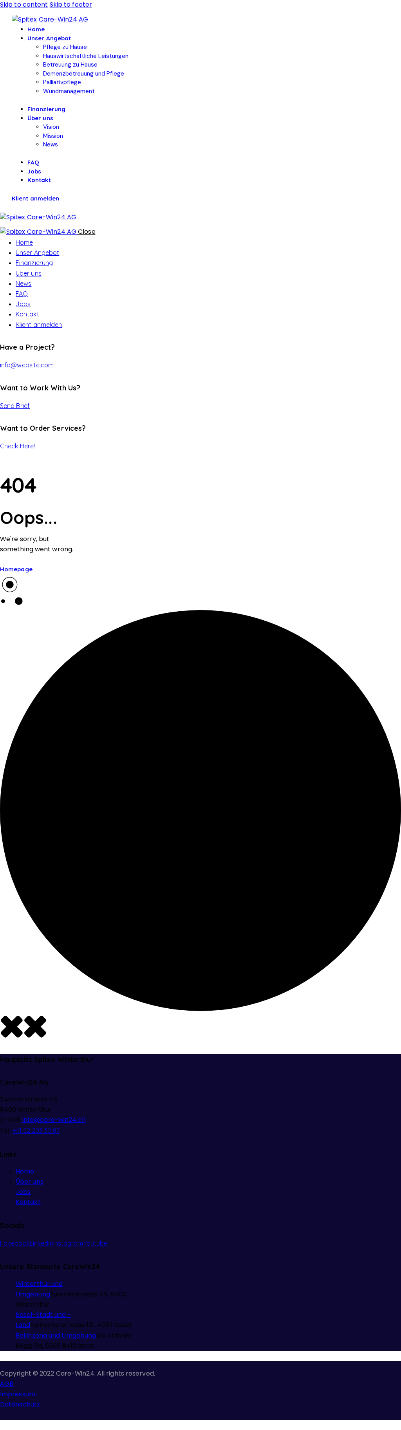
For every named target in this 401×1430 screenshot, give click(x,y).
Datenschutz (20, 1405)
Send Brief (15, 406)
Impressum (17, 1395)
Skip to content (24, 5)
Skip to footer (71, 5)
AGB (6, 1384)
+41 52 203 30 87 (36, 1130)
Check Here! (17, 446)
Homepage (16, 569)
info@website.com (27, 365)
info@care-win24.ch (54, 1120)
